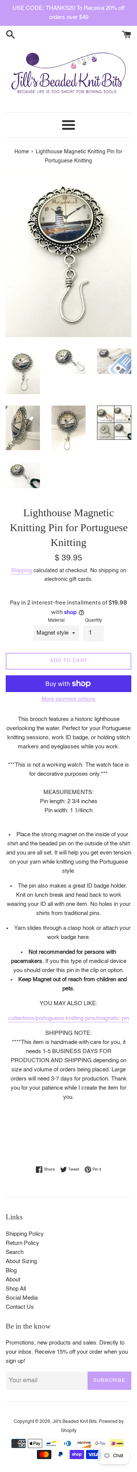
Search (15, 1252)
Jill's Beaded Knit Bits (75, 1421)
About (13, 1280)
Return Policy (22, 1243)
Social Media (22, 1298)
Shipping (21, 570)
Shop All (16, 1289)
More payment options (68, 699)
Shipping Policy (25, 1234)
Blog (11, 1270)
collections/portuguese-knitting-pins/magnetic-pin (68, 1018)
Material (56, 620)
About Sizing (21, 1261)
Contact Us (20, 1307)
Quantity (93, 620)
